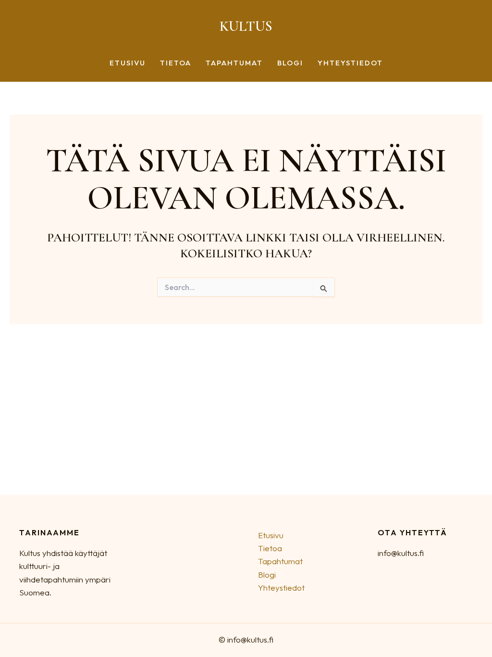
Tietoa (175, 63)
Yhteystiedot (350, 63)
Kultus (246, 26)
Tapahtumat (234, 63)
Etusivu (128, 63)
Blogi (290, 63)
